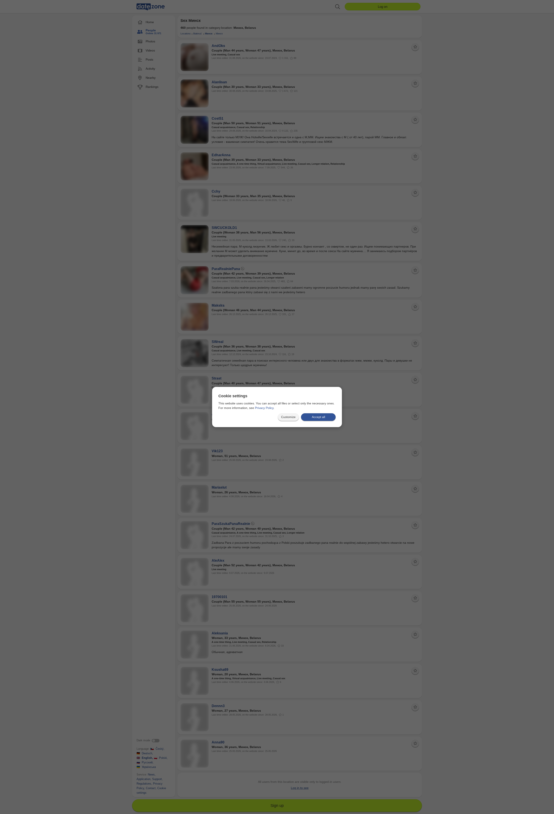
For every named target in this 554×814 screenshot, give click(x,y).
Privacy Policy (264, 408)
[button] (288, 417)
